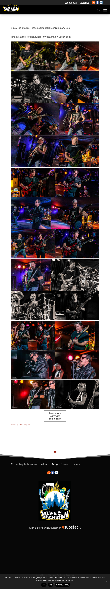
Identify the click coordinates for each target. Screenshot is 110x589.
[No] (106, 581)
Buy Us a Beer (71, 3)
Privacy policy (62, 585)
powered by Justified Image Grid (20, 425)
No (50, 585)
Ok (44, 585)
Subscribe (84, 3)
